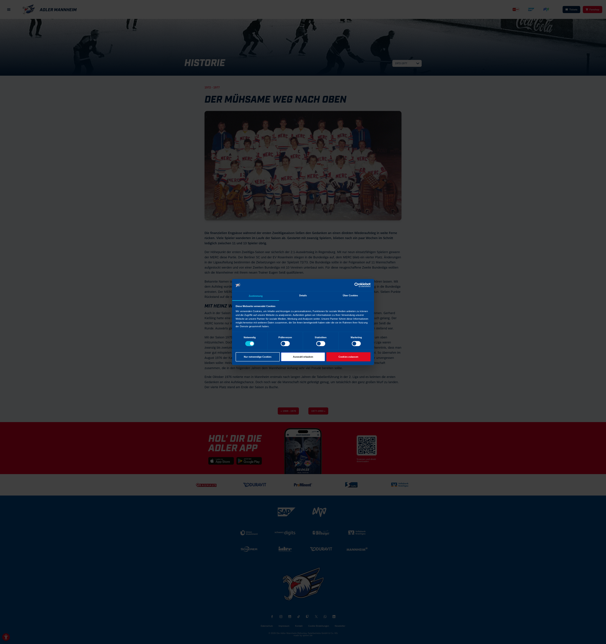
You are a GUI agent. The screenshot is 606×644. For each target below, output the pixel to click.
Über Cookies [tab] (350, 295)
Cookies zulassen (348, 356)
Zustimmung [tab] (256, 296)
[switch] (285, 343)
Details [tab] (303, 295)
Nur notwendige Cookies (257, 356)
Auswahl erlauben (303, 356)
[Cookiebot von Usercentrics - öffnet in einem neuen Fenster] (357, 285)
